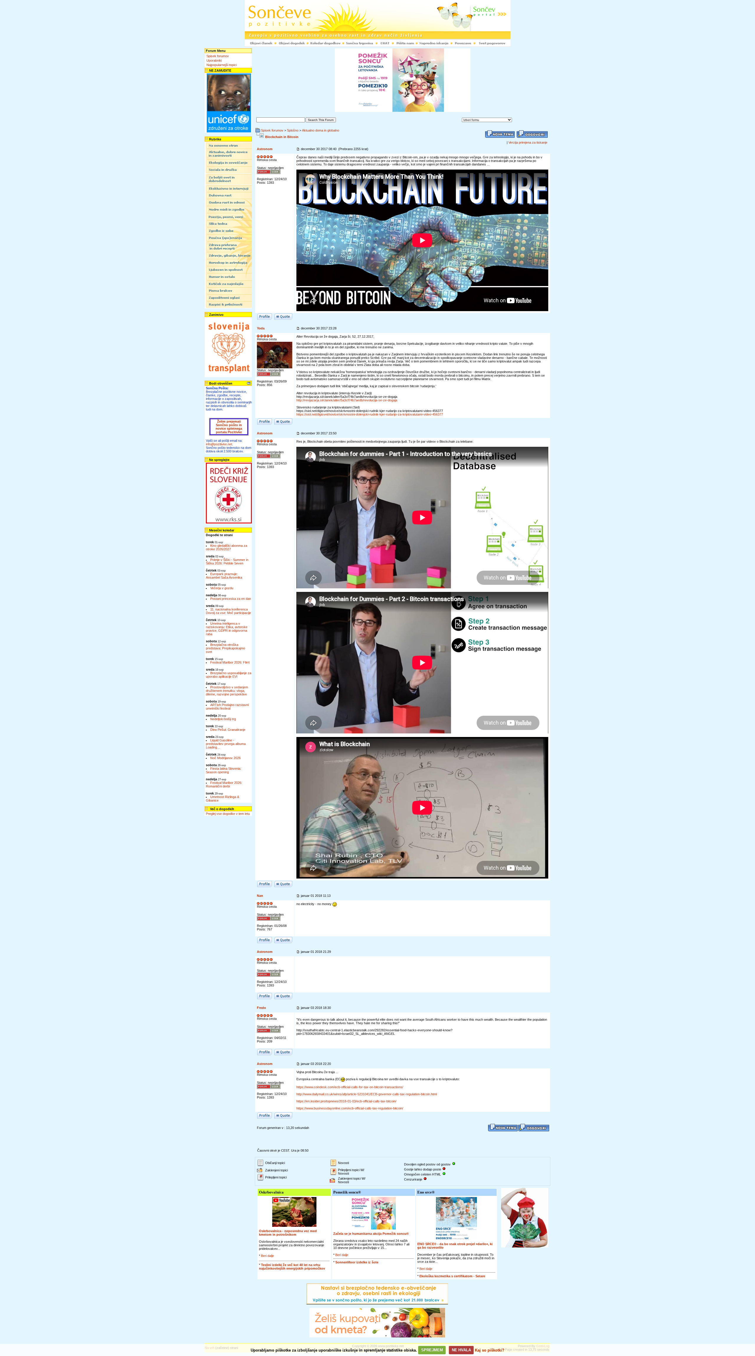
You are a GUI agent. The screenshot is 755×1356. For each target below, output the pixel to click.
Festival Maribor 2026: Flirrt (230, 662)
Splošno (292, 130)
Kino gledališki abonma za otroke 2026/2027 (226, 547)
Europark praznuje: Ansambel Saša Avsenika (224, 575)
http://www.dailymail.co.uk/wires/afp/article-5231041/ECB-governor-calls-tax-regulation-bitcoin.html (366, 1094)
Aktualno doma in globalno (320, 130)
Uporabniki (214, 60)
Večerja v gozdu (221, 588)
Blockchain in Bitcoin (281, 137)
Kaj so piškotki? (489, 1350)
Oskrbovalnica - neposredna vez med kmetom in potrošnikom (288, 1232)
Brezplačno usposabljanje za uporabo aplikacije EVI (228, 674)
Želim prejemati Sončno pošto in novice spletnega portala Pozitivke (229, 427)
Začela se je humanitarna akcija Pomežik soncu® (371, 1233)
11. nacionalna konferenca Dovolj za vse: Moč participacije (228, 611)
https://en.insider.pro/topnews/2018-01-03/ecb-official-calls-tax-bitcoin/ (346, 1101)
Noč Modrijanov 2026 (225, 758)
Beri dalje (267, 1255)
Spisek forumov (217, 56)
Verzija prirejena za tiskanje (527, 142)
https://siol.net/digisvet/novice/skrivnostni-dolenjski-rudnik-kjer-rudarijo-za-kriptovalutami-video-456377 (369, 414)
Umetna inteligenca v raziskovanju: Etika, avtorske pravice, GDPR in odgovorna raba (226, 629)
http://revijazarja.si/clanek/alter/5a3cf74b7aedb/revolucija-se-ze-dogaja (346, 400)
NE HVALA (461, 1350)
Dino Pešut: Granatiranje (227, 729)
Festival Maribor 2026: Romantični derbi (224, 784)
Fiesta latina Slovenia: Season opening (223, 770)
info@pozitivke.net (219, 444)
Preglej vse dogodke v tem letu (228, 813)
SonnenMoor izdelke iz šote (356, 1262)
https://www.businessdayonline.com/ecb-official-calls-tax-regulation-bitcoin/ (349, 1108)
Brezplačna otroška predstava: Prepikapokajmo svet (225, 648)
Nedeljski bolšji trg (223, 719)
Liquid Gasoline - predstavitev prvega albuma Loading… (226, 743)
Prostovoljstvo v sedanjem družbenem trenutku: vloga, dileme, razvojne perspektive (227, 690)
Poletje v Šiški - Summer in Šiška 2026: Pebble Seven (227, 561)
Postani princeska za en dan (230, 598)
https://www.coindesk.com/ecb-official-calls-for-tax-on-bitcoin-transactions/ (349, 1087)
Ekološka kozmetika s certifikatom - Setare (452, 1276)
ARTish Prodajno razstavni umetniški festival (227, 706)
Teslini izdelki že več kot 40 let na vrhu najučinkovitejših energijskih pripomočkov (292, 1266)
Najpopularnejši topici (221, 65)
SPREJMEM (432, 1350)
